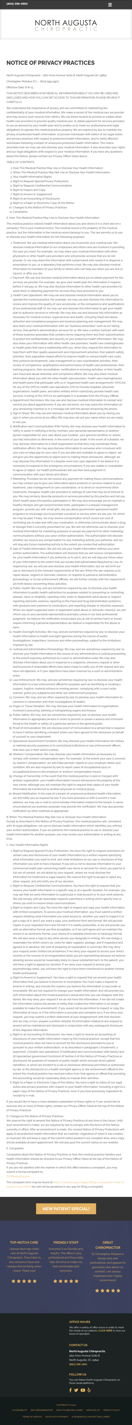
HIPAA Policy (93, 1410)
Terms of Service (32, 1417)
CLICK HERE (105, 1330)
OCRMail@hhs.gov (18, 1176)
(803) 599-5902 (17, 3)
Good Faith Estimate (56, 1417)
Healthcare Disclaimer (69, 1410)
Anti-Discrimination (42, 1410)
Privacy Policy (112, 1410)
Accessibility (19, 1410)
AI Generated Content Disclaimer (91, 1417)
